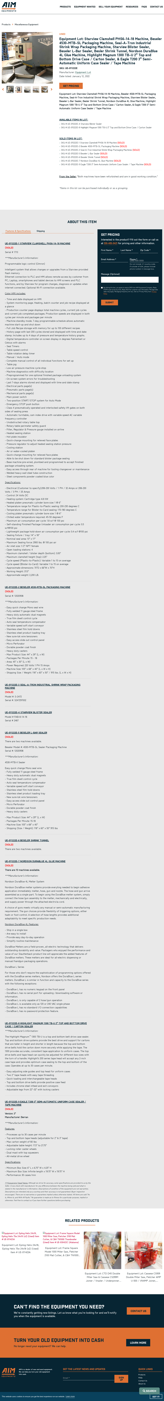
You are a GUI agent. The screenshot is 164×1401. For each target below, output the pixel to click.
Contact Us (138, 1311)
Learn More (138, 1343)
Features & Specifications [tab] (18, 230)
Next (51, 89)
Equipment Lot (83, 72)
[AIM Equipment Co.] (9, 7)
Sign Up (121, 1379)
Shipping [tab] (41, 230)
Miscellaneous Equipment (26, 24)
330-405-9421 (110, 243)
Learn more (70, 1396)
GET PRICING (71, 86)
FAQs (140, 1377)
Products (6, 24)
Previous (3, 89)
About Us (142, 1383)
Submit (109, 302)
